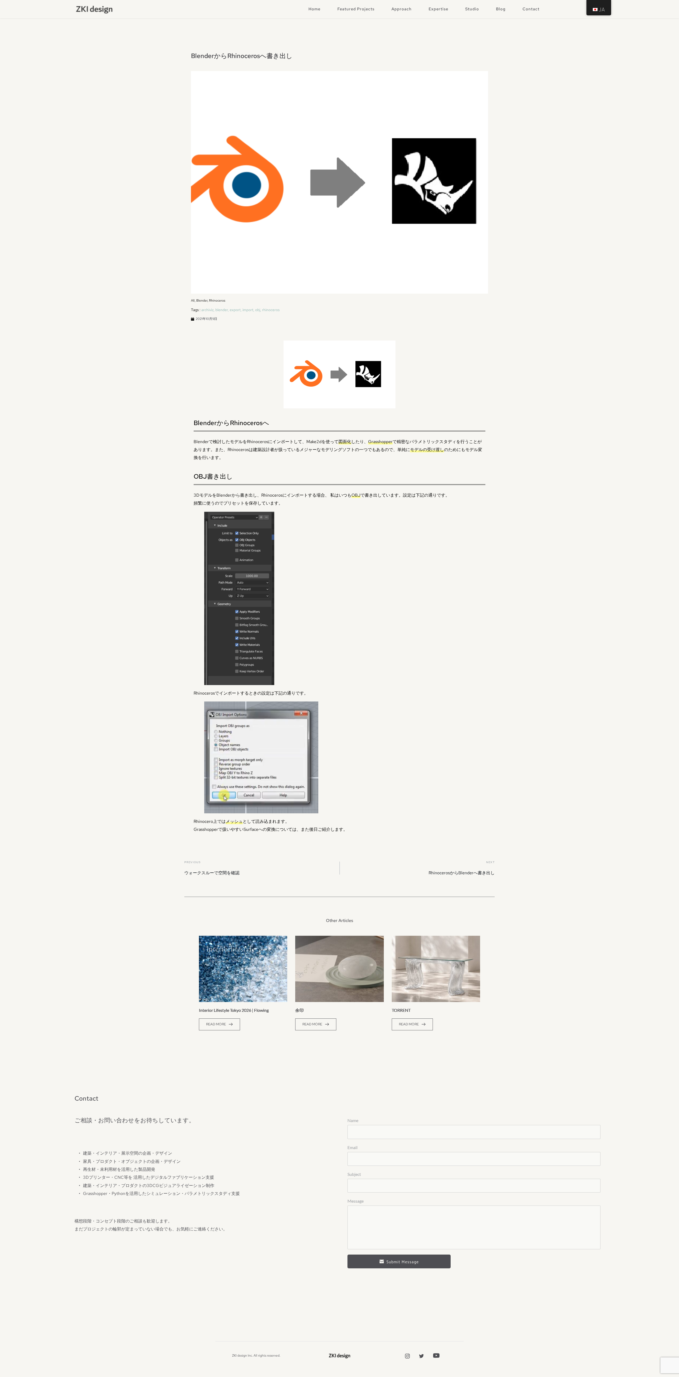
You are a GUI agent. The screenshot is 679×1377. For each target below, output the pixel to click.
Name (352, 1120)
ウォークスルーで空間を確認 (212, 873)
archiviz (207, 309)
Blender (201, 300)
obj (257, 309)
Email (352, 1147)
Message (355, 1200)
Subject (354, 1174)
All (193, 300)
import (247, 309)
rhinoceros (271, 309)
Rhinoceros (217, 300)
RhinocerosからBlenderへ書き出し (462, 873)
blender (221, 309)
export (235, 309)
